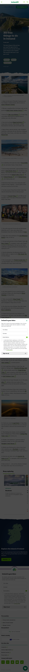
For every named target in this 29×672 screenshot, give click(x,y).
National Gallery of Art (16, 174)
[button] (27, 321)
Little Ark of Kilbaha (13, 114)
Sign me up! (6, 353)
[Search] (27, 2)
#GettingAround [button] (7, 62)
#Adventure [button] (6, 59)
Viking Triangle (16, 299)
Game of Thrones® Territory (8, 104)
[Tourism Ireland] (15, 2)
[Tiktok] (22, 662)
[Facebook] (3, 662)
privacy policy (9, 349)
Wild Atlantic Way (22, 254)
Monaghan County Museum (7, 443)
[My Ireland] (24, 2)
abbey (2, 382)
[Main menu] (1, 2)
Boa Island (15, 449)
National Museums (8, 177)
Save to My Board (21, 7)
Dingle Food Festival (17, 122)
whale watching (5, 362)
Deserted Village (12, 196)
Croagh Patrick (15, 423)
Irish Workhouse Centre (8, 376)
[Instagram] (7, 662)
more (25, 232)
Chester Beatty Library (10, 171)
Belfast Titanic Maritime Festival (14, 110)
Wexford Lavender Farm (19, 260)
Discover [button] (5, 559)
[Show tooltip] (27, 337)
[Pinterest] (12, 662)
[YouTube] (17, 662)
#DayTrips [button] (13, 59)
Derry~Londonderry (6, 310)
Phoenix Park (4, 134)
